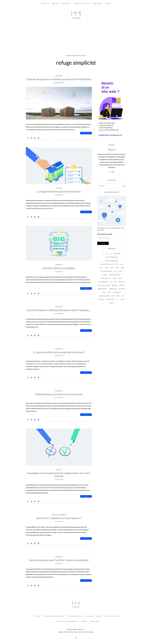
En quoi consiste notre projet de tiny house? (58, 352)
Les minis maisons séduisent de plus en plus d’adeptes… (59, 310)
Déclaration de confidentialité (67, 621)
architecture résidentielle (111, 260)
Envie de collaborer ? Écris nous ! (76, 629)
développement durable (106, 271)
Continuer (86, 133)
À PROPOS (37, 616)
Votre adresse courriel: (104, 234)
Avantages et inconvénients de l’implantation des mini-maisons (59, 475)
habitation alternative (114, 274)
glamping (105, 274)
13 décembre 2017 (58, 82)
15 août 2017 (59, 195)
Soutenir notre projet (81, 3)
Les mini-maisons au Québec (58, 268)
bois (117, 264)
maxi (111, 281)
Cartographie (97, 3)
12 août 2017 (59, 271)
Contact (108, 3)
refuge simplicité (117, 292)
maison (120, 278)
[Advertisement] (76, 36)
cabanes (101, 267)
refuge (109, 292)
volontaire (111, 302)
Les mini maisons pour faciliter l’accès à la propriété (59, 560)
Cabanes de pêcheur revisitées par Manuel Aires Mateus (58, 79)
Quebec (104, 292)
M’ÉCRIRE (99, 616)
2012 (103, 253)
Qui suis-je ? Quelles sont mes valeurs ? (58, 518)
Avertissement (95, 621)
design (117, 267)
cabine (106, 267)
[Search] (124, 186)
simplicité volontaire (104, 295)
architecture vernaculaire (107, 264)
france (120, 271)
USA (117, 299)
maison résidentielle (103, 281)
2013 (107, 253)
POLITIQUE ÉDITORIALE (74, 616)
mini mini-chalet (113, 288)
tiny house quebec (110, 299)
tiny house (101, 299)
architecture (116, 253)
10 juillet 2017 (58, 397)
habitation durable (106, 278)
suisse (118, 295)
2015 (110, 253)
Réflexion (55, 3)
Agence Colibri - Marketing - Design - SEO (69, 632)
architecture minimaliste (111, 257)
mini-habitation (106, 285)
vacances (122, 299)
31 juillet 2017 (58, 313)
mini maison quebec (102, 288)
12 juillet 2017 (58, 355)
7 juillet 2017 (59, 479)
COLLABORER (89, 616)
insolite (114, 278)
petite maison (122, 288)
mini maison (122, 285)
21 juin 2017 (59, 563)
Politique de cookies (112, 616)
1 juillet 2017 (59, 521)
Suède (122, 295)
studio (113, 295)
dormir (122, 267)
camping (112, 267)
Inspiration (66, 3)
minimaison (114, 285)
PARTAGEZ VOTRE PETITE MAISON (53, 616)
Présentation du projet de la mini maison (59, 394)
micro (115, 281)
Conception (45, 3)
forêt (115, 271)
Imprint (84, 621)
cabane (121, 264)
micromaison (122, 281)
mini (99, 285)
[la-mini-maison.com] (76, 14)
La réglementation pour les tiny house (59, 191)
